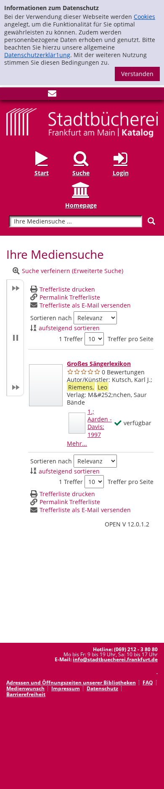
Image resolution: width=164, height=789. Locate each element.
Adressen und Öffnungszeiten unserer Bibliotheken (71, 682)
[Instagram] (24, 95)
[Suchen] (151, 221)
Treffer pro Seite (130, 339)
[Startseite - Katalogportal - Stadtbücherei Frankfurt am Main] (82, 122)
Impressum (65, 688)
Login (121, 173)
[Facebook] (10, 95)
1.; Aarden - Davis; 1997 (99, 423)
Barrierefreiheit (25, 694)
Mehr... (77, 443)
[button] (15, 338)
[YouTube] (38, 95)
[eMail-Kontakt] (52, 95)
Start (41, 173)
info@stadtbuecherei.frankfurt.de (115, 659)
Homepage (81, 205)
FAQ (148, 682)
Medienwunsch (25, 688)
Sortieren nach (51, 318)
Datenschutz (102, 688)
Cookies (144, 17)
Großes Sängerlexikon (99, 364)
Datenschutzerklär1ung (37, 55)
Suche (81, 173)
